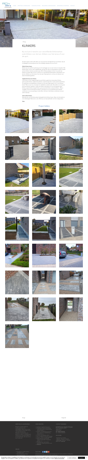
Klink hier (63, 441)
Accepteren (81, 457)
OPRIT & (8, 6)
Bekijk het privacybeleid (59, 458)
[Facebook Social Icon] (43, 452)
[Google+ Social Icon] (48, 452)
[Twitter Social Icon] (45, 452)
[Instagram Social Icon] (46, 452)
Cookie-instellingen (72, 457)
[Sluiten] (86, 458)
